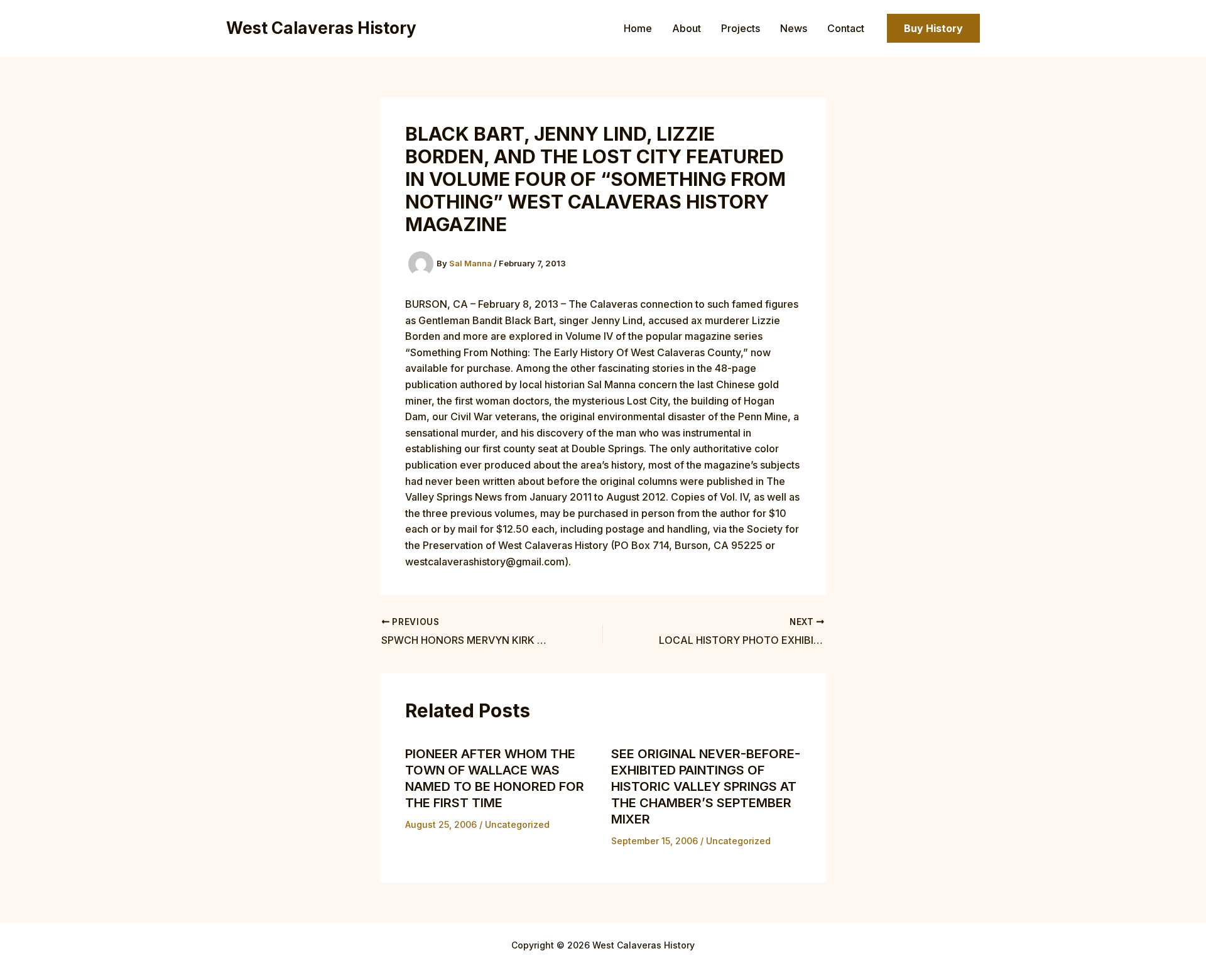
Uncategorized (517, 824)
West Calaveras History (321, 28)
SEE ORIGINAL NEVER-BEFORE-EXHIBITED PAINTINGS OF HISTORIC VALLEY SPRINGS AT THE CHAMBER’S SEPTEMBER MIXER (705, 786)
